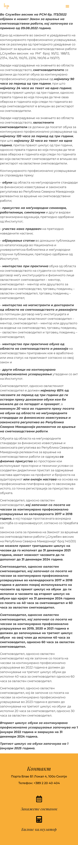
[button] (67, 6)
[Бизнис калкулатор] (39, 819)
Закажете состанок (39, 808)
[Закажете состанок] (39, 799)
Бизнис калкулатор (39, 829)
